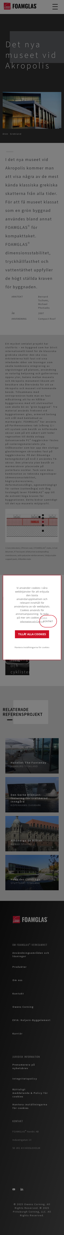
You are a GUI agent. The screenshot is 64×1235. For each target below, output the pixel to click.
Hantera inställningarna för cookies (32, 647)
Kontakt (48, 621)
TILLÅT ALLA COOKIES (32, 634)
